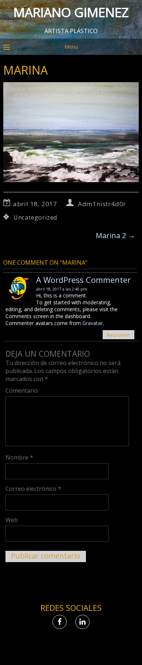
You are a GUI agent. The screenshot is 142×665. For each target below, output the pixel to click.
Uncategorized (35, 217)
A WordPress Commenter (83, 279)
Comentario (21, 390)
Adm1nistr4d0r (102, 204)
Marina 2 (115, 235)
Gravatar (92, 323)
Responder (118, 335)
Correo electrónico (33, 489)
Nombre (19, 457)
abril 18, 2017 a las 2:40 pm (61, 289)
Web (11, 520)
